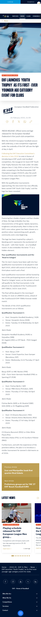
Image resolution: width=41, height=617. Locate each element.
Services (6, 606)
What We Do (7, 598)
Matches (15, 16)
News (22, 16)
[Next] (38, 3)
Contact (5, 610)
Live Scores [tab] (10, 2)
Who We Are (7, 594)
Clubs (28, 16)
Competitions (7, 602)
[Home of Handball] (20, 613)
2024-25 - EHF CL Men (18, 567)
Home (4, 567)
